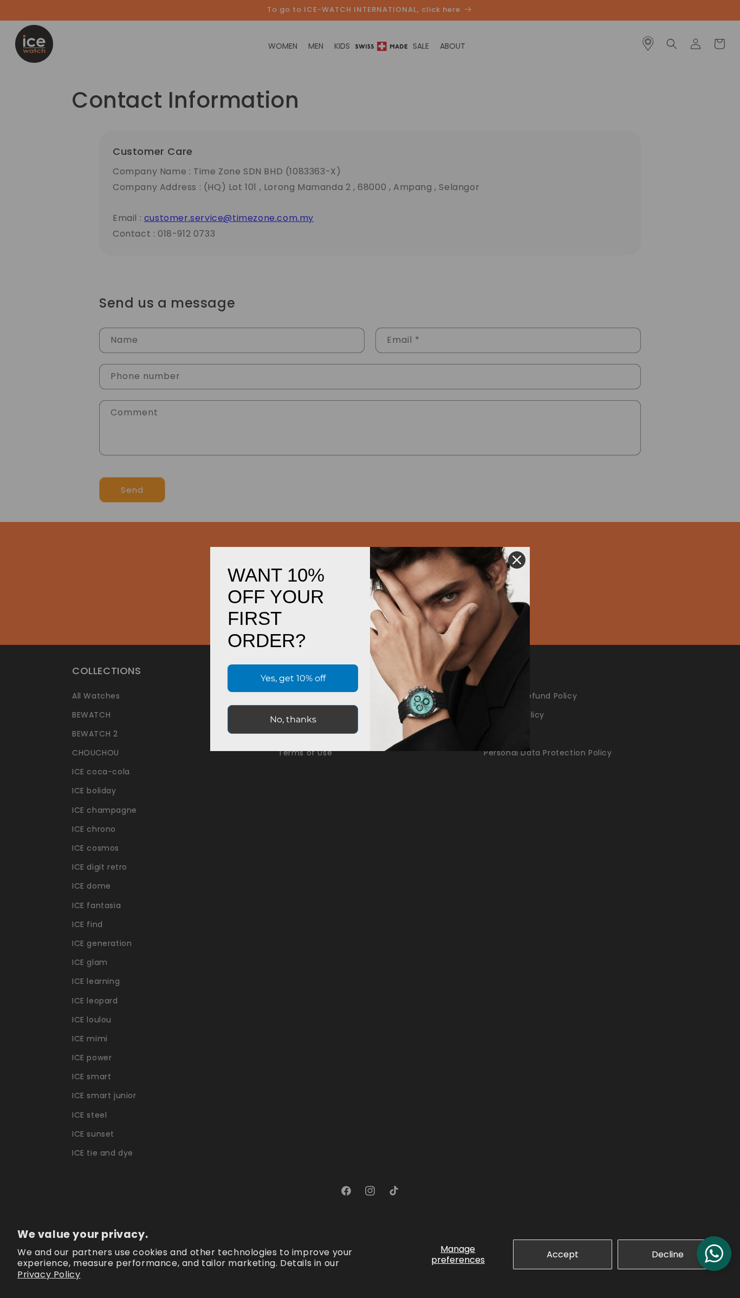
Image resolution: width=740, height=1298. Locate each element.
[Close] (517, 560)
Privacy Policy (48, 1274)
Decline (668, 1254)
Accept (563, 1254)
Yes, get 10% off (293, 678)
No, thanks (293, 719)
